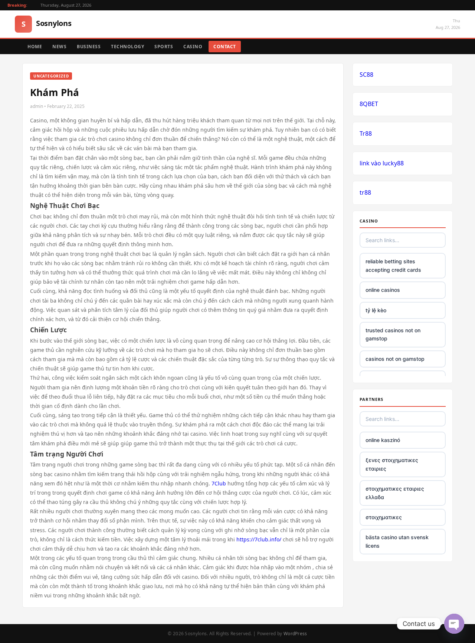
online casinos (383, 290)
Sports (163, 46)
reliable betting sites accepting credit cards (393, 265)
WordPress (295, 633)
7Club (219, 483)
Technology (127, 46)
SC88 (366, 74)
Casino (192, 46)
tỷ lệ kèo (376, 310)
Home (34, 46)
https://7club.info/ (258, 539)
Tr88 (366, 133)
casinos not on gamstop (395, 359)
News (59, 46)
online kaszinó (383, 440)
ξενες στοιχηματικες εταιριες (392, 464)
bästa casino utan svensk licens (397, 541)
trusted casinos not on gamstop (393, 334)
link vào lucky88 (382, 163)
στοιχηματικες (384, 517)
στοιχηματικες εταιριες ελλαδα (395, 492)
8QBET (369, 104)
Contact (224, 46)
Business (89, 46)
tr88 (365, 192)
